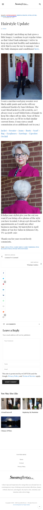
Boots (28, 130)
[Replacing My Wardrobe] (32, 403)
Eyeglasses (12, 133)
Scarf (35, 130)
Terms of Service (29, 376)
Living (30, 15)
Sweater (12, 130)
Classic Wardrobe (29, 247)
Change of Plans (6, 431)
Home (21, 459)
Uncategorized (11, 16)
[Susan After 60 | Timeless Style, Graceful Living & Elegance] (21, 4)
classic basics (18, 247)
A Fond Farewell (6, 412)
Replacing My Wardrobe (30, 412)
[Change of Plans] (10, 422)
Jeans (21, 130)
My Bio (34, 15)
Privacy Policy (13, 376)
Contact (21, 463)
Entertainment (11, 15)
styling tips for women (20, 248)
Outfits (3, 16)
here (37, 48)
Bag (2, 133)
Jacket (4, 130)
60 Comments (11, 324)
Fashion (19, 15)
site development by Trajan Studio (21, 504)
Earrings (23, 133)
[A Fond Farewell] (10, 403)
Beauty (3, 15)
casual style (9, 247)
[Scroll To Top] (39, 506)
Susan (4, 28)
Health (24, 15)
